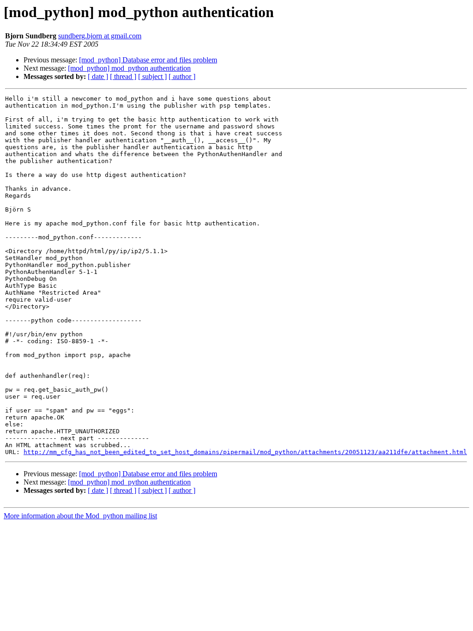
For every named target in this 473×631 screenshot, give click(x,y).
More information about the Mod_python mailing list (80, 516)
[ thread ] (123, 76)
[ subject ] (152, 76)
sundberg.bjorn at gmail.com (99, 36)
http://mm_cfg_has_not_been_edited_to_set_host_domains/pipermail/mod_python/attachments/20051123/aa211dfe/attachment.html (245, 452)
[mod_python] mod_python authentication (129, 68)
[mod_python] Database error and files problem (148, 60)
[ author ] (182, 76)
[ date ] (98, 76)
